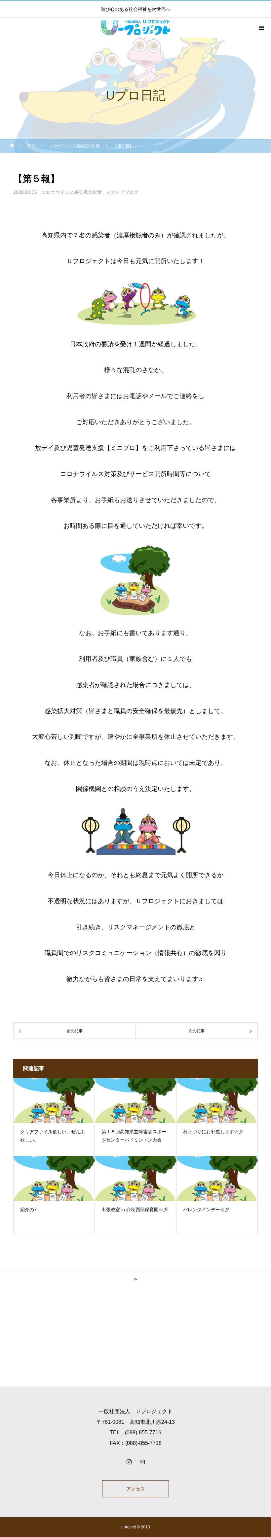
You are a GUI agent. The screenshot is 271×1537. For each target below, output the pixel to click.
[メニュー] (261, 28)
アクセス (135, 1488)
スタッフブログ (122, 192)
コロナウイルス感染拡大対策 (72, 192)
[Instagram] (129, 1461)
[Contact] (142, 1461)
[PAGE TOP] (135, 1279)
